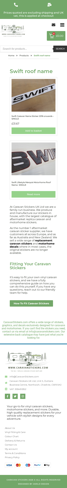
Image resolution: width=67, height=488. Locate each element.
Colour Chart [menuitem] (12, 436)
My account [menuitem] (11, 449)
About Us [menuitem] (10, 428)
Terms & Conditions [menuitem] (15, 453)
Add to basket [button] (33, 130)
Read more (33, 194)
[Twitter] (15, 396)
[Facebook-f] (7, 396)
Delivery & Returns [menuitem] (15, 440)
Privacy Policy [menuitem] (12, 457)
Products (24, 55)
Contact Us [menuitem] (11, 444)
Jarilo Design (41, 484)
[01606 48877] (17, 5)
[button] (62, 25)
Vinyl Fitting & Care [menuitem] (15, 432)
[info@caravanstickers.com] (50, 5)
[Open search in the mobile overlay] (33, 49)
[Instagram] (22, 396)
